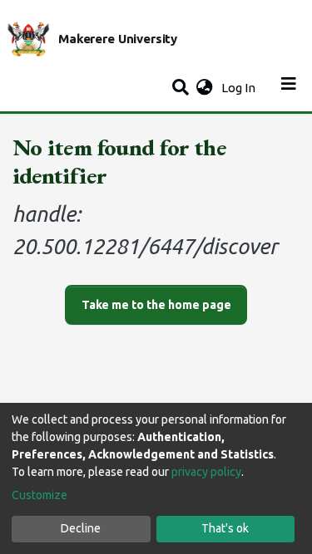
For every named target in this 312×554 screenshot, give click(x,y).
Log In (240, 88)
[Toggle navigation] (288, 88)
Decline (81, 528)
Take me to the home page (156, 304)
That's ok (225, 528)
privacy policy (206, 471)
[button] (204, 88)
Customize (39, 495)
